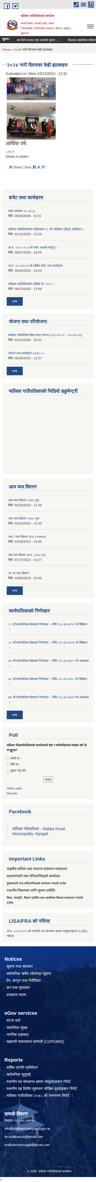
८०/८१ (10, 152)
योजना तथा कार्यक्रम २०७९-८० (26, 353)
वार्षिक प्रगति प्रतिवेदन (22, 1067)
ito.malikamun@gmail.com (23, 1137)
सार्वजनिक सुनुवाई (18, 1074)
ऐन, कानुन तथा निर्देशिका (23, 981)
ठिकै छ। (15, 764)
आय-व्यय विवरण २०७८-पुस (23, 518)
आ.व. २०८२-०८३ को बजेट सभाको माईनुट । (33, 247)
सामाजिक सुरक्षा (16, 1028)
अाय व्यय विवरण (18, 573)
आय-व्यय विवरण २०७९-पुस (23, 500)
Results (12, 793)
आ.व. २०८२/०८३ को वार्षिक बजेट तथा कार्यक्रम (35, 265)
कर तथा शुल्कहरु (18, 987)
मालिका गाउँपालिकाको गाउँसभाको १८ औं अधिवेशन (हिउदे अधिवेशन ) (45, 229)
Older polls (14, 788)
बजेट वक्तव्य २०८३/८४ (21, 211)
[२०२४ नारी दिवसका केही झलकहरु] (31, 88)
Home (6, 49)
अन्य (14, 301)
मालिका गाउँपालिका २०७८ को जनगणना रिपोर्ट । (39, 1096)
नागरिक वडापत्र (17, 1035)
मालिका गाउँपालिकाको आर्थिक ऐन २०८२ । (31, 284)
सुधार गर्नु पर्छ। (18, 770)
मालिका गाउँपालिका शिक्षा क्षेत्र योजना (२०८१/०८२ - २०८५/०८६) (45, 335)
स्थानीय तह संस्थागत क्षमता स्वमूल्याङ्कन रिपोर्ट (38, 1082)
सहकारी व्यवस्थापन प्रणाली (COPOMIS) (35, 1042)
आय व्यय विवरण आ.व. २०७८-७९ (27, 555)
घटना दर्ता (13, 1020)
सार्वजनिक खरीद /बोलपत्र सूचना (28, 974)
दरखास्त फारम (16, 995)
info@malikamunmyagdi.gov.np (27, 1128)
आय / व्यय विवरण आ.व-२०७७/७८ (27, 536)
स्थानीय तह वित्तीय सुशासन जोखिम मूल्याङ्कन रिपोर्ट (41, 1089)
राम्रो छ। (15, 758)
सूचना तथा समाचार (19, 966)
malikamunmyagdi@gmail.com (27, 1145)
